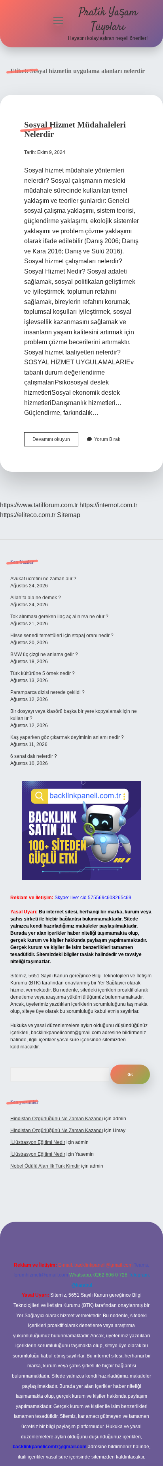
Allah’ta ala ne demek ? (35, 597)
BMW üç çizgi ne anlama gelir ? (44, 654)
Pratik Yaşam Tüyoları (108, 20)
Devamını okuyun (55, 441)
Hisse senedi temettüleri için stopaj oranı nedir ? (62, 635)
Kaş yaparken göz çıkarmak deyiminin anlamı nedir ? (67, 737)
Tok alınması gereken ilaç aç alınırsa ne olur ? (59, 616)
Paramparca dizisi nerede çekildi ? (47, 692)
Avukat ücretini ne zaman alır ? (43, 578)
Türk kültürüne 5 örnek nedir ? (42, 673)
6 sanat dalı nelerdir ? (33, 756)
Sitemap (68, 515)
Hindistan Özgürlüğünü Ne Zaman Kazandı (56, 1118)
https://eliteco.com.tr (27, 515)
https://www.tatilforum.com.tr (39, 505)
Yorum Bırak (107, 439)
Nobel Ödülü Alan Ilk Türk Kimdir (45, 1166)
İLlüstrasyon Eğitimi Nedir (37, 1142)
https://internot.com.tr (108, 505)
